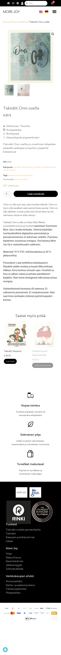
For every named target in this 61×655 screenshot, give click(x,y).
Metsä (24, 22)
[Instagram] (13, 3)
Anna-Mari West (20, 167)
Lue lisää (10, 361)
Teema (15, 22)
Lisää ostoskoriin (35, 193)
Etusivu (6, 22)
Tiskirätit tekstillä (49, 167)
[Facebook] (8, 3)
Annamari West (21, 179)
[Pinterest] (17, 3)
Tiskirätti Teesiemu (13, 351)
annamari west (14, 175)
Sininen (29, 175)
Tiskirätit (37, 167)
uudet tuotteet (9, 170)
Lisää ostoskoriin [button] (42, 365)
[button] (54, 11)
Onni (23, 175)
